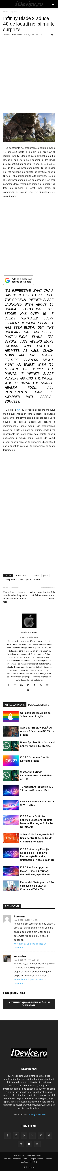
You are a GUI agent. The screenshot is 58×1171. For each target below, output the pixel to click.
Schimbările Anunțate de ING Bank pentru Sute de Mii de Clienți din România (37, 838)
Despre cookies (36, 1158)
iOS (21, 579)
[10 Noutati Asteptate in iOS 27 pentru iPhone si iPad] (11, 790)
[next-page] (10, 897)
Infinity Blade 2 (10, 579)
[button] (5, 4)
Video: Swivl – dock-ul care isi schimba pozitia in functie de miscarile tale (15, 597)
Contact (24, 1162)
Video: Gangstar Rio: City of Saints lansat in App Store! (42, 595)
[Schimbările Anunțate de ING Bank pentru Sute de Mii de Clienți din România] (11, 838)
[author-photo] (29, 628)
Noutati (37, 579)
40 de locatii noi (21, 576)
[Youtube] (29, 690)
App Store (35, 576)
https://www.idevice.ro (29, 637)
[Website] (48, 685)
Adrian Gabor (16, 35)
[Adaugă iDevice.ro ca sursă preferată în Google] (29, 280)
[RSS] (32, 1136)
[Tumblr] (35, 685)
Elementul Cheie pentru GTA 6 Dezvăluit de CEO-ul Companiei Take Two (37, 886)
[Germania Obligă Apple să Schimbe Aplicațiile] (11, 716)
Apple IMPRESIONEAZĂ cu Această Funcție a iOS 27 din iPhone (37, 731)
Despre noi (19, 1155)
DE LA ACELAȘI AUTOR (39, 705)
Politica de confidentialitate (15, 1158)
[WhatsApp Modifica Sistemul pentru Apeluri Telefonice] (11, 746)
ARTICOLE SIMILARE (15, 705)
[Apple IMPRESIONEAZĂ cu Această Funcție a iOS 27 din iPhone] (11, 731)
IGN (19, 409)
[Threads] (37, 1144)
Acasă (5, 11)
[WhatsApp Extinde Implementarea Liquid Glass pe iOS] (11, 775)
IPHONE (33, 1162)
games (45, 576)
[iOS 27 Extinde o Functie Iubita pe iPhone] (11, 760)
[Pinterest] (29, 685)
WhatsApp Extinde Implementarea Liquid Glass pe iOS (36, 775)
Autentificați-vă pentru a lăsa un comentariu (29, 1004)
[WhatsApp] (21, 1144)
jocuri (28, 579)
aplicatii (14, 11)
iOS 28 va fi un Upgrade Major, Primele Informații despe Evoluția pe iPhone (35, 871)
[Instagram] (16, 685)
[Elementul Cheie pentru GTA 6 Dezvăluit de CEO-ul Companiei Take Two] (11, 885)
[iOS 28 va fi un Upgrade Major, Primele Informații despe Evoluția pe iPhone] (11, 871)
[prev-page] (5, 897)
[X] (42, 685)
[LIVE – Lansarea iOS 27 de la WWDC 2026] (11, 805)
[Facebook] (9, 685)
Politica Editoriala (34, 1155)
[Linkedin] (22, 685)
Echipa (49, 1158)
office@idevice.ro (36, 1114)
